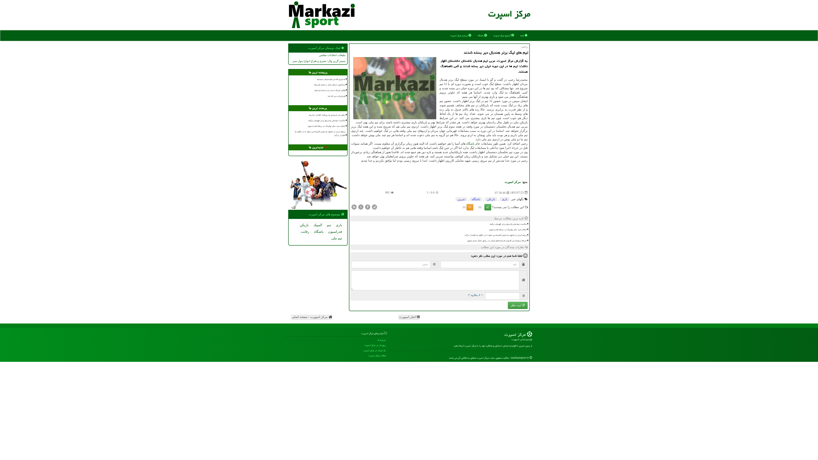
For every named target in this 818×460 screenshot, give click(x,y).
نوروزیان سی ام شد (336, 96)
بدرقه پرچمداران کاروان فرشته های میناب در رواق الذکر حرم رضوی (497, 241)
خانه (522, 35)
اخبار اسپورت (408, 317)
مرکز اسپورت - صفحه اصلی (310, 317)
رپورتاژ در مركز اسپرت (375, 345)
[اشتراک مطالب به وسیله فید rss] (354, 206)
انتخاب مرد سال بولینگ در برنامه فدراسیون (508, 229)
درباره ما (382, 340)
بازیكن (491, 199)
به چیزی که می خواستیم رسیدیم (331, 79)
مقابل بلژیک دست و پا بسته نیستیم (330, 90)
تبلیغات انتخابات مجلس (332, 55)
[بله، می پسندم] (487, 207)
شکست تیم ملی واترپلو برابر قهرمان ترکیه (508, 224)
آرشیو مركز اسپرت (502, 35)
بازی (504, 199)
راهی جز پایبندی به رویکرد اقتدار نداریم (327, 115)
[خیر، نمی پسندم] (470, 207)
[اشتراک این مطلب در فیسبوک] (368, 206)
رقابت (305, 231)
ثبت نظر (516, 305)
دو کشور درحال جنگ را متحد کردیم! (329, 85)
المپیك (317, 225)
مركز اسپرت (509, 14)
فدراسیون (335, 231)
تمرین (461, 199)
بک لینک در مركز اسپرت (374, 350)
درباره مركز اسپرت (459, 35)
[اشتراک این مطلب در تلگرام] (374, 206)
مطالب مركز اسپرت (377, 355)
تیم (329, 225)
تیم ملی (336, 238)
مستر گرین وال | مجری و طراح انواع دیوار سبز (319, 61)
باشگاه (481, 35)
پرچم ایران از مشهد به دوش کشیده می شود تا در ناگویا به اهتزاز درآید (496, 235)
